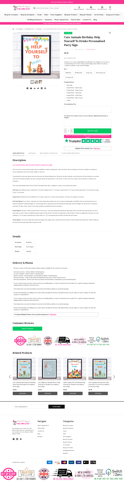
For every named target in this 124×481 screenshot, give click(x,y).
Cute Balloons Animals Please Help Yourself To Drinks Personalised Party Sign (49, 384)
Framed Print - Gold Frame (74, 95)
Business (48, 20)
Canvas (68, 100)
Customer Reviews (70, 153)
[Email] (31, 88)
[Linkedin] (41, 88)
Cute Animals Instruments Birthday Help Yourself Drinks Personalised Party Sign (24, 384)
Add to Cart (92, 131)
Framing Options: (69, 82)
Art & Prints (98, 15)
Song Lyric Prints (112, 15)
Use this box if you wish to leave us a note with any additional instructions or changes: (86, 116)
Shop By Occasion (11, 15)
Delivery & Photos (48, 153)
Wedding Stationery (34, 20)
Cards (39, 15)
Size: (66, 69)
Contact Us (87, 20)
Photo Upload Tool (61, 20)
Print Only (69, 85)
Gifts (46, 15)
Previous (10, 376)
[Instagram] (17, 439)
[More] (18, 14)
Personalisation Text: (70, 104)
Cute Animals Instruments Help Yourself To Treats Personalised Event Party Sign (98, 384)
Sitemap (40, 436)
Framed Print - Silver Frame (74, 98)
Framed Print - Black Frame (74, 87)
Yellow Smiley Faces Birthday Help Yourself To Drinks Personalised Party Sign (74, 384)
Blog (95, 20)
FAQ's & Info (75, 20)
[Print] (34, 88)
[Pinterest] (45, 88)
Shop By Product (70, 15)
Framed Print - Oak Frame (74, 93)
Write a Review (91, 49)
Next (114, 376)
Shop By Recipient (27, 15)
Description (18, 153)
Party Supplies (56, 15)
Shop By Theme (85, 15)
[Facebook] (27, 88)
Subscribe (56, 406)
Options (22, 393)
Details (32, 153)
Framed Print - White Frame (75, 90)
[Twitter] (38, 88)
